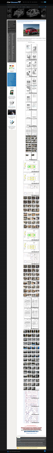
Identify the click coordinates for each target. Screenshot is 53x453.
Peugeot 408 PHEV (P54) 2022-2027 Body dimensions (11, 79)
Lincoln (8, 48)
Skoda (12, 55)
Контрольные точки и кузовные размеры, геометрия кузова (8, 451)
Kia (8, 46)
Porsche (9, 52)
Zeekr (8, 59)
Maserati (13, 48)
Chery (12, 36)
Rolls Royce (13, 53)
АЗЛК (8, 61)
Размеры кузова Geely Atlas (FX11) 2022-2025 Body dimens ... (11, 75)
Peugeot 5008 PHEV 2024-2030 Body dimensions (11, 85)
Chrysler (12, 37)
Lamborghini (13, 46)
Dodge (12, 39)
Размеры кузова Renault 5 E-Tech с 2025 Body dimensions (11, 78)
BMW (8, 35)
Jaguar (8, 45)
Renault (12, 52)
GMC (12, 42)
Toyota (8, 57)
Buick (12, 35)
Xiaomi (12, 58)
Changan (9, 36)
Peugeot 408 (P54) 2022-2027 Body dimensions (12, 80)
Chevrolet (9, 37)
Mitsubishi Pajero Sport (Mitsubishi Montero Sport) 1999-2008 (23, 438)
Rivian (8, 53)
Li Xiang (12, 47)
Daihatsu (9, 39)
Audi (8, 34)
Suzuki (8, 56)
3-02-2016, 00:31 (18, 22)
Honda (8, 43)
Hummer (12, 43)
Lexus (8, 47)
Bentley (12, 34)
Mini (8, 50)
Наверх (45, 451)
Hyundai (9, 44)
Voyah (8, 58)
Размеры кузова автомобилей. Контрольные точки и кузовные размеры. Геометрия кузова (14, 2)
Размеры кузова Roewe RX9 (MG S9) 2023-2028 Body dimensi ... (11, 73)
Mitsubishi (13, 50)
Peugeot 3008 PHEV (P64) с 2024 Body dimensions (11, 83)
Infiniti (12, 44)
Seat (12, 54)
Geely (12, 41)
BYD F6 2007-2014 (19, 441)
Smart (8, 55)
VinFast (12, 57)
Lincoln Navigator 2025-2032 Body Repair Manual (11, 82)
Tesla (12, 56)
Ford (8, 41)
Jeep (12, 45)
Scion (8, 54)
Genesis (9, 42)
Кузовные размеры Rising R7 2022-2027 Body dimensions (11, 76)
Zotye (12, 59)
